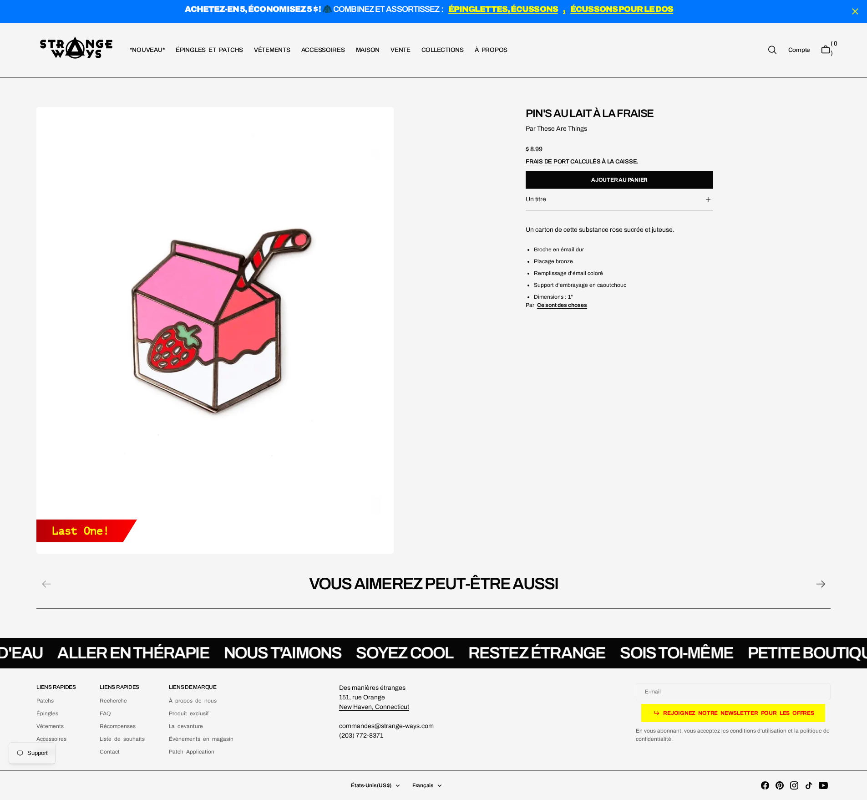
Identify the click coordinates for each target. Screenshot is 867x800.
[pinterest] (779, 785)
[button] (799, 49)
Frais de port (547, 161)
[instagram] (794, 785)
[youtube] (823, 785)
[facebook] (765, 785)
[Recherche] (772, 50)
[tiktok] (808, 785)
